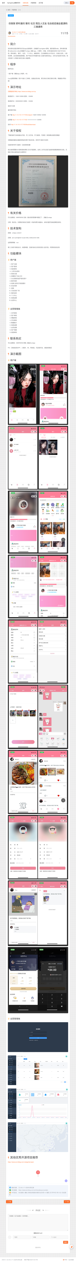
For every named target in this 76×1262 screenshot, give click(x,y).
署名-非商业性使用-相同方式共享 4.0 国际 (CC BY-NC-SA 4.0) (43, 1192)
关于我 (41, 3)
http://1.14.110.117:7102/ (19, 120)
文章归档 (25, 3)
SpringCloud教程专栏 (13, 3)
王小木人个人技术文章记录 (18, 32)
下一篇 (67, 1201)
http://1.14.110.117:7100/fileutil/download (23, 124)
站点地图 (71, 1260)
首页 (3, 3)
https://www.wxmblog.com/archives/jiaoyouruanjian (33, 1190)
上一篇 (9, 1201)
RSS (65, 1260)
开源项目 (33, 3)
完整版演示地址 (13, 91)
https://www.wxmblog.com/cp (27, 91)
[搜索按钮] (72, 2)
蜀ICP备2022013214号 (31, 1260)
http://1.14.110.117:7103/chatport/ (22, 115)
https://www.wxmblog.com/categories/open (21, 1162)
